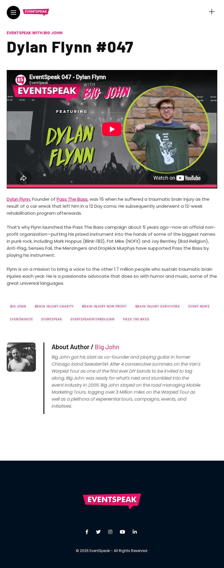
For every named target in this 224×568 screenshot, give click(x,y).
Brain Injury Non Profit (104, 306)
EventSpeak (51, 319)
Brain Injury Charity (54, 306)
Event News (199, 306)
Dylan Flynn (18, 199)
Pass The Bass (72, 199)
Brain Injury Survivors (157, 306)
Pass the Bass (136, 319)
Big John (18, 306)
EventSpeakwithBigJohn (93, 319)
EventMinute (21, 319)
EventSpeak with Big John (34, 33)
